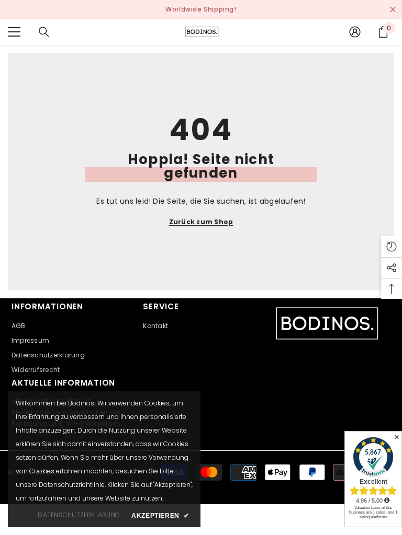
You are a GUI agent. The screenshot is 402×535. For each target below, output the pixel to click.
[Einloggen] (355, 32)
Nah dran (393, 10)
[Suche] (44, 32)
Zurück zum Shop (201, 221)
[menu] (14, 32)
